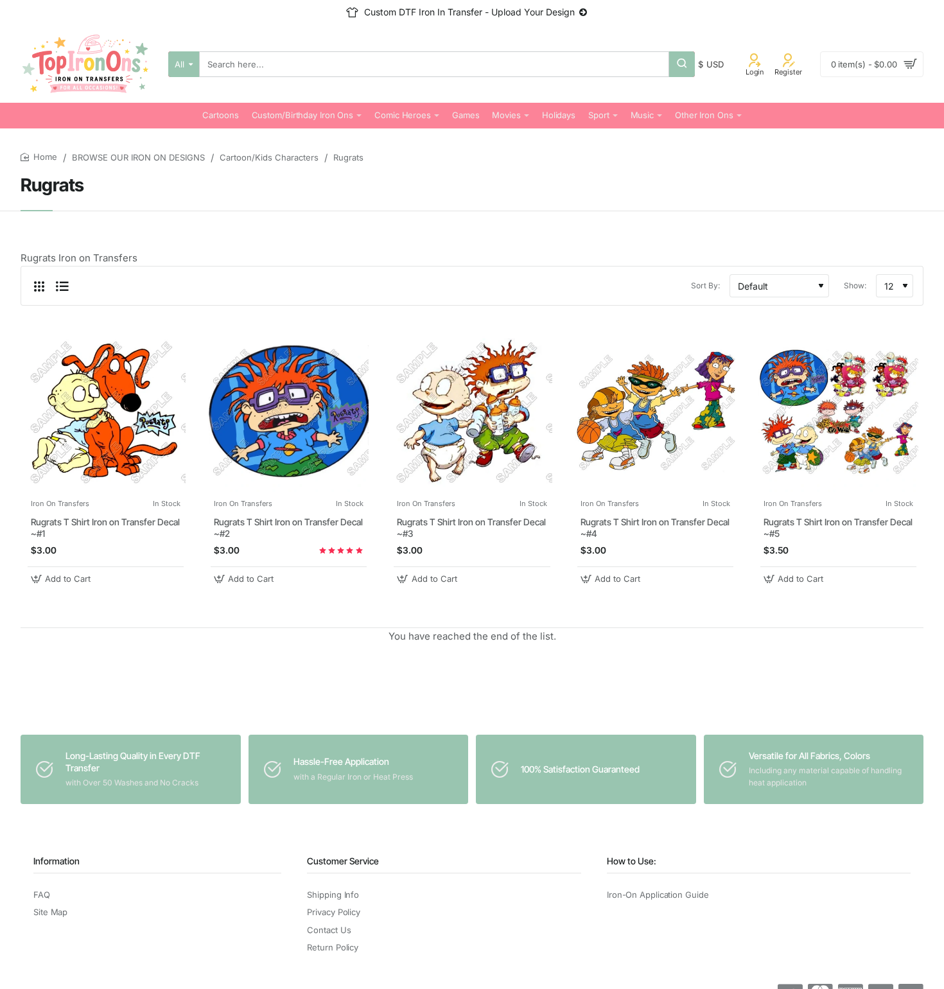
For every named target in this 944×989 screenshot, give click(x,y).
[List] (62, 286)
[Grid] (39, 286)
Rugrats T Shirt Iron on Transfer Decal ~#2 (288, 527)
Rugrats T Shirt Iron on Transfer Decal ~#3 (471, 527)
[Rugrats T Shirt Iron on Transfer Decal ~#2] (289, 411)
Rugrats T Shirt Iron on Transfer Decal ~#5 (838, 527)
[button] (62, 579)
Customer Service (343, 860)
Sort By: (705, 285)
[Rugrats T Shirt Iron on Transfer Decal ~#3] (472, 411)
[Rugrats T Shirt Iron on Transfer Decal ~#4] (655, 411)
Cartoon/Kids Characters (269, 157)
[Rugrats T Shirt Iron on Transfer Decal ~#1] (106, 411)
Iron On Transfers (60, 503)
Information (56, 860)
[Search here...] (682, 64)
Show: (855, 285)
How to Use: (631, 860)
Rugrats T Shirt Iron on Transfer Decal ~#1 (105, 527)
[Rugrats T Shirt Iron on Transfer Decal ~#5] (838, 411)
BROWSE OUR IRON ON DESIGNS (138, 157)
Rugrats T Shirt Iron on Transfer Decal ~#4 (655, 527)
